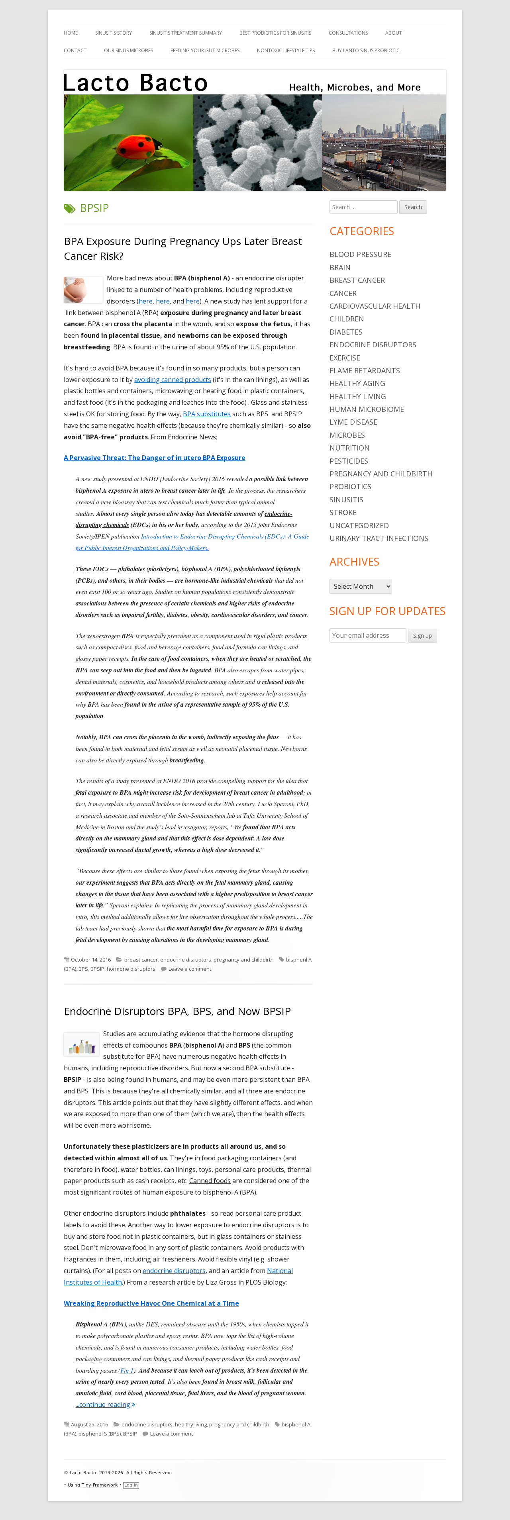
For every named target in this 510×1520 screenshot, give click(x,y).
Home (71, 32)
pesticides (349, 461)
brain (340, 267)
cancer (343, 293)
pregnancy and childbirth (244, 959)
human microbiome (367, 409)
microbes (347, 435)
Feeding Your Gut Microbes (205, 50)
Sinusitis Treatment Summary (185, 32)
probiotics (350, 486)
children (347, 318)
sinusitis (346, 499)
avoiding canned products (172, 379)
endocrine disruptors (185, 959)
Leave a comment (190, 968)
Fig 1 (126, 1370)
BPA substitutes (207, 413)
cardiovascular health (375, 306)
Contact (75, 50)
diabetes (346, 332)
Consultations (348, 32)
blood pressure (360, 254)
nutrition (350, 447)
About (393, 32)
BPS (83, 968)
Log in (131, 1485)
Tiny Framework (100, 1485)
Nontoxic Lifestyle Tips (286, 50)
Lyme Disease (353, 422)
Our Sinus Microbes (128, 50)
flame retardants (365, 370)
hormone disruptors (131, 968)
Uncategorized (359, 525)
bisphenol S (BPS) (99, 1433)
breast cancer (141, 959)
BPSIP (97, 968)
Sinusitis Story (113, 32)
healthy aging (357, 383)
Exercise (345, 357)
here (146, 301)
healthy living (191, 1424)
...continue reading (105, 1404)
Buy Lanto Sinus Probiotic (366, 50)
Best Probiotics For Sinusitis (275, 32)
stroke (343, 512)
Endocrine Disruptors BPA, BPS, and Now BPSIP (177, 1011)
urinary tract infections (379, 538)
